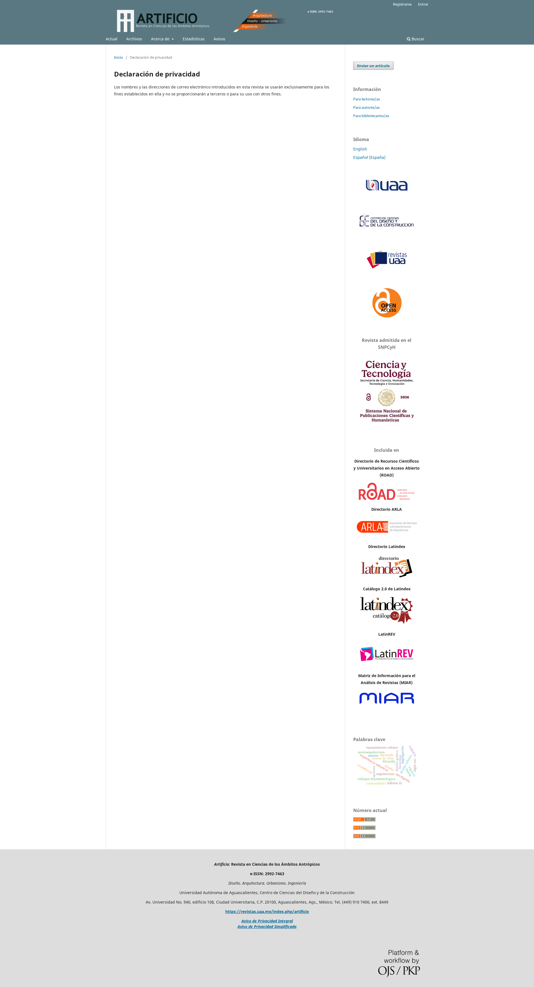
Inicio (118, 57)
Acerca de (160, 38)
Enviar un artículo (373, 65)
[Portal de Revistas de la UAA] (386, 267)
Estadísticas (194, 38)
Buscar (417, 38)
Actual (111, 38)
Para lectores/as (366, 99)
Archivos (134, 38)
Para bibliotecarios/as (371, 115)
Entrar (423, 4)
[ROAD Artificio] (386, 498)
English (360, 149)
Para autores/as (366, 107)
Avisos (219, 38)
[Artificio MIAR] (386, 705)
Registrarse (402, 4)
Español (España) (369, 157)
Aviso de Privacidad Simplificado (267, 926)
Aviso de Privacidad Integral (267, 921)
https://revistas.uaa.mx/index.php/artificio (267, 911)
